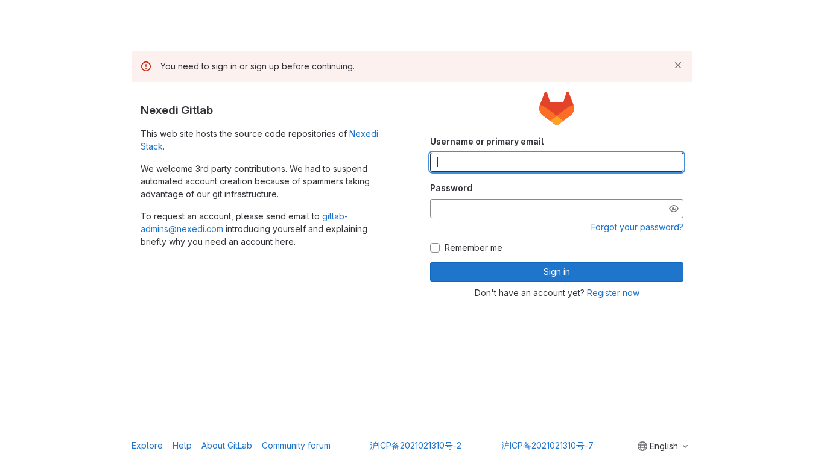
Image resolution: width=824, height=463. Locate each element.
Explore (147, 445)
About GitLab (226, 445)
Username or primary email (487, 141)
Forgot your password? (637, 227)
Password (451, 188)
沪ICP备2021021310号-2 (415, 445)
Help (182, 445)
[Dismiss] (678, 65)
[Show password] (673, 208)
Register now (613, 293)
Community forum (296, 445)
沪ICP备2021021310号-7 (547, 445)
